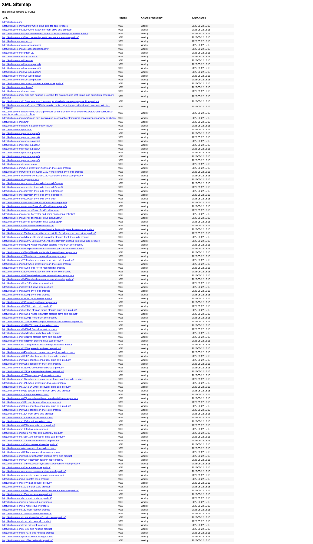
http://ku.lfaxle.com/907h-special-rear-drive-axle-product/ (31, 363)
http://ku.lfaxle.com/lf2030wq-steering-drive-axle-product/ (31, 375)
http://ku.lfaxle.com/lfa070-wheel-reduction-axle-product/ (31, 333)
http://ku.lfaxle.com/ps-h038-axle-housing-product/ (28, 532)
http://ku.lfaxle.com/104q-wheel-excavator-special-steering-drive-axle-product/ (42, 379)
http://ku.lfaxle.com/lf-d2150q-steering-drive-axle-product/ (32, 337)
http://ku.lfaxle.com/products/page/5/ (21, 145)
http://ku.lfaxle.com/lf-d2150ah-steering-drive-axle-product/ (32, 340)
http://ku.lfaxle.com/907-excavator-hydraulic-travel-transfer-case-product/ (40, 490)
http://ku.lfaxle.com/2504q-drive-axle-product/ (25, 394)
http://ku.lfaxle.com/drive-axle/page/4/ (21, 72)
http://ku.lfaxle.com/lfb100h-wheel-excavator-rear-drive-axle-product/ (37, 279)
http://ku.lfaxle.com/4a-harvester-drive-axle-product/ (29, 448)
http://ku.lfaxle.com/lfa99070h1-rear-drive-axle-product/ (30, 325)
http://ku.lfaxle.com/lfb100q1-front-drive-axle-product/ (29, 329)
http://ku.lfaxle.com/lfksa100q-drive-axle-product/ (27, 283)
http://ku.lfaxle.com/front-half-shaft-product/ (24, 525)
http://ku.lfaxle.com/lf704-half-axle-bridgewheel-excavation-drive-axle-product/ (42, 321)
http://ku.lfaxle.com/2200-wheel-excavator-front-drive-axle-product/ (37, 29)
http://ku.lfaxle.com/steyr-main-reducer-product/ (27, 482)
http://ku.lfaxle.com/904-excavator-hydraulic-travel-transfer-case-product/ (40, 37)
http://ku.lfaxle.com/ (12, 22)
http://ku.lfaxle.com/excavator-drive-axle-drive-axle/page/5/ (32, 194)
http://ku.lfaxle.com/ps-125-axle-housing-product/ (27, 536)
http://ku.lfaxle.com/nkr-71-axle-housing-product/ (27, 540)
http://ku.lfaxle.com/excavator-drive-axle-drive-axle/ (29, 198)
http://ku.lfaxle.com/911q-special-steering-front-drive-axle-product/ (36, 390)
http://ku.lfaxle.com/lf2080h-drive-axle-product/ (26, 290)
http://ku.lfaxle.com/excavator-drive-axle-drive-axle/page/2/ (32, 191)
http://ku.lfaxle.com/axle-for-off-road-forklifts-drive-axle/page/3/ (34, 206)
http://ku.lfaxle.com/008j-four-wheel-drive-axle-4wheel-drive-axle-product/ (40, 398)
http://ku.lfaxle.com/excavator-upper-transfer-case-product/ (33, 475)
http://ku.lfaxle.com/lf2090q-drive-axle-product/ (26, 294)
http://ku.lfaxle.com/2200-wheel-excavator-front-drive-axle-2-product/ (38, 260)
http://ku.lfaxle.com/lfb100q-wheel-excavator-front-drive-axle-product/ (38, 275)
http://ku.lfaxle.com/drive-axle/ (17, 60)
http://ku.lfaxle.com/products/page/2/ (21, 141)
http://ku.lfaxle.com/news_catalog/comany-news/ (27, 125)
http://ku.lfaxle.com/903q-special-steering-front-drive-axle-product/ (36, 406)
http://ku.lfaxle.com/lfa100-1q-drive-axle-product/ (27, 298)
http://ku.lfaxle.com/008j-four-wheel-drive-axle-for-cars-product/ (35, 26)
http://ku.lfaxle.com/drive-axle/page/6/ (21, 79)
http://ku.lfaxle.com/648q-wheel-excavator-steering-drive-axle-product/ (38, 352)
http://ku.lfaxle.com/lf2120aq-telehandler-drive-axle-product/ (33, 367)
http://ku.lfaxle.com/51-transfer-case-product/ (25, 479)
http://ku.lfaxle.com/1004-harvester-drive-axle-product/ (30, 440)
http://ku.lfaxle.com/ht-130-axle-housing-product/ (27, 529)
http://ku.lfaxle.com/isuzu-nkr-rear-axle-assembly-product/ (32, 433)
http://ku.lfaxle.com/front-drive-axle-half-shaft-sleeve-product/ (34, 517)
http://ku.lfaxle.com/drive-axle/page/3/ (21, 68)
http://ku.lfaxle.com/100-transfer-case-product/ (26, 486)
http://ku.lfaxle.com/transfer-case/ (19, 164)
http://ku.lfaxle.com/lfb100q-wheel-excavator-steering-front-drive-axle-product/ (42, 244)
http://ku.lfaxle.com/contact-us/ (18, 52)
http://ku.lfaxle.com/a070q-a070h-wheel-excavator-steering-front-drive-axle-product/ (45, 237)
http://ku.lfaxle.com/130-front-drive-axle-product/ (27, 421)
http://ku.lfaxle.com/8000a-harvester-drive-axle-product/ (31, 452)
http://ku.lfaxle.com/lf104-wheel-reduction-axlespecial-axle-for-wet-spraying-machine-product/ (50, 101)
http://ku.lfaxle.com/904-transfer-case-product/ (26, 467)
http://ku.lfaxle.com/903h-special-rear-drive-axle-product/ (31, 410)
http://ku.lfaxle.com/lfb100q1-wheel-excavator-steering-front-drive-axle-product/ (43, 248)
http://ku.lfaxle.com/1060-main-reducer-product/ (27, 513)
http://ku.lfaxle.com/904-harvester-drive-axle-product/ (29, 444)
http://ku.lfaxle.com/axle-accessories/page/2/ (25, 49)
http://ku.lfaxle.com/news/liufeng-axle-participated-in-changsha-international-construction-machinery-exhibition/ (59, 118)
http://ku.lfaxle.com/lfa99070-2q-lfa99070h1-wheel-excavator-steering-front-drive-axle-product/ (51, 241)
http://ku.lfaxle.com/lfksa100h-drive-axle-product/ (27, 287)
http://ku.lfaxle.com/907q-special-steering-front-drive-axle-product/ (36, 360)
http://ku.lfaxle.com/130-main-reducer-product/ (26, 509)
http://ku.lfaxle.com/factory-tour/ (18, 91)
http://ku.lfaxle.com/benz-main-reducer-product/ (27, 498)
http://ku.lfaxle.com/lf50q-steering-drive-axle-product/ (29, 302)
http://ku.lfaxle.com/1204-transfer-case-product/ (27, 494)
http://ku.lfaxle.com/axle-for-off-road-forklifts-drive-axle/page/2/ (34, 202)
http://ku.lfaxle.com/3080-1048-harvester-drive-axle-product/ (33, 436)
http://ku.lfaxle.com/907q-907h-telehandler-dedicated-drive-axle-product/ (39, 252)
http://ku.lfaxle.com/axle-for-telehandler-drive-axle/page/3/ (32, 221)
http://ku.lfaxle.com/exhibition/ (17, 87)
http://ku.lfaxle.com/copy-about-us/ (20, 56)
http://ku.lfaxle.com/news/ (15, 122)
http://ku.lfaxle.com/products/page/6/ (21, 156)
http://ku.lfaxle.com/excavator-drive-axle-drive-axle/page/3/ (32, 187)
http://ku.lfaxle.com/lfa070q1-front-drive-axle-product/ (29, 317)
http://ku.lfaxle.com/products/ (17, 129)
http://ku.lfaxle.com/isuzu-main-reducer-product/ (27, 502)
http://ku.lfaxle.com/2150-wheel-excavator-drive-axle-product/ (34, 256)
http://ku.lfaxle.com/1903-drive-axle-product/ (25, 429)
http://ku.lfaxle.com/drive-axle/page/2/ (21, 64)
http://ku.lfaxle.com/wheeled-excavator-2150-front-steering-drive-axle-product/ (42, 171)
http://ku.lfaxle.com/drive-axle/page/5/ (21, 75)
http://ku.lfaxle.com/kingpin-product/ (20, 179)
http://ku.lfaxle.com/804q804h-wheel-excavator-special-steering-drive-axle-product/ (45, 33)
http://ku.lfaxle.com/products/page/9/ (21, 148)
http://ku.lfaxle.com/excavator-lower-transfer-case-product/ (32, 83)
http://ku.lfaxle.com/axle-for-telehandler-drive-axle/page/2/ (32, 218)
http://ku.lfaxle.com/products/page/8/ (21, 160)
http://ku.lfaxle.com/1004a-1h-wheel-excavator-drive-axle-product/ (36, 386)
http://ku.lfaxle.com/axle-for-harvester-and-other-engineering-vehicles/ (38, 214)
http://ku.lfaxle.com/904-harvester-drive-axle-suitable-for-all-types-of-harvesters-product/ (48, 229)
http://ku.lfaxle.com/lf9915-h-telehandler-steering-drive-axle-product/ (37, 456)
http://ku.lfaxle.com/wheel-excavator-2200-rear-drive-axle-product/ (36, 168)
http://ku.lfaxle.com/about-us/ (17, 41)
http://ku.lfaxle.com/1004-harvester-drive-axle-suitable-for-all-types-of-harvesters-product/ (49, 233)
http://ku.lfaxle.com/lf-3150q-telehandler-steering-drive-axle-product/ (37, 344)
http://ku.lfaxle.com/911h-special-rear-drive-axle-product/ (31, 402)
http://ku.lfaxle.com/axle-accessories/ (21, 45)
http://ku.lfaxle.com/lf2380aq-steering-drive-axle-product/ (31, 348)
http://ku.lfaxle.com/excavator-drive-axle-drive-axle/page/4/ (32, 183)
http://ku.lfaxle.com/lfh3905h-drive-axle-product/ (27, 306)
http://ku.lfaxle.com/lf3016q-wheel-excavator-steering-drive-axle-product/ (40, 314)
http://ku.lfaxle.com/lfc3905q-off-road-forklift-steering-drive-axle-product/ (39, 310)
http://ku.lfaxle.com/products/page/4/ (21, 137)
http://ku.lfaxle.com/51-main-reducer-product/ (25, 506)
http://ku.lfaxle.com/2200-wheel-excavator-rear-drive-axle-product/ (36, 271)
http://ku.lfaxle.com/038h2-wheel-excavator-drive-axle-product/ (34, 356)
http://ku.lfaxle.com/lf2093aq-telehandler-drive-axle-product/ (33, 371)
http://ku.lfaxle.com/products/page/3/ (21, 133)
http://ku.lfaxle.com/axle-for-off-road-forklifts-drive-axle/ (30, 210)
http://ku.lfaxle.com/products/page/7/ (21, 152)
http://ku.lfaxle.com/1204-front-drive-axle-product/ (27, 413)
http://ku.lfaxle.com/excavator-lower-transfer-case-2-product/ (34, 471)
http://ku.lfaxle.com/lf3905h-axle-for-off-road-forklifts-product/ (33, 267)
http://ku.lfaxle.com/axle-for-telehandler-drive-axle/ (28, 225)
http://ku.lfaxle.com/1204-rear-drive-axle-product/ (27, 417)
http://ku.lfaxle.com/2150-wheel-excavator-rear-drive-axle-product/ (36, 264)
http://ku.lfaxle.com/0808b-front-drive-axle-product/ (28, 425)
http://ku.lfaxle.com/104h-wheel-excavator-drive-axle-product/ (34, 383)
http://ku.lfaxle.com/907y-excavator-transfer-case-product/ (32, 459)
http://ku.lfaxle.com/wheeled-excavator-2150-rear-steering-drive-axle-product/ (42, 175)
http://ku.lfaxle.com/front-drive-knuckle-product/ (26, 521)
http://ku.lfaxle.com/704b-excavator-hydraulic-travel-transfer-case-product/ (41, 463)
